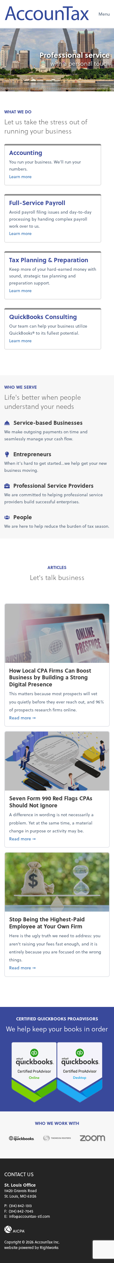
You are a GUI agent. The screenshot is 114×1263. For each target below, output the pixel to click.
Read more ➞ (57, 717)
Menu (104, 14)
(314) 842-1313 (20, 1205)
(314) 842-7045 (21, 1211)
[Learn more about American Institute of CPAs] (14, 1229)
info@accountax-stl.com (29, 1216)
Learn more (40, 176)
